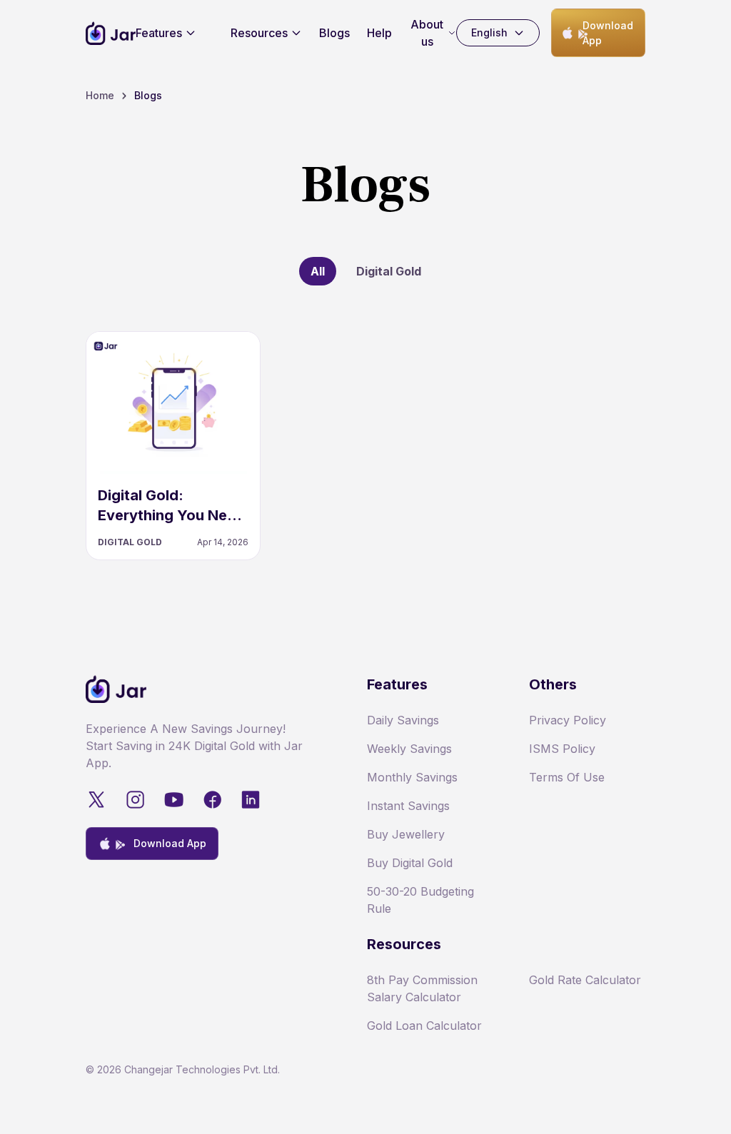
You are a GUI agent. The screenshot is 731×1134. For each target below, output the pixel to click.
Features (159, 33)
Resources (259, 33)
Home (100, 95)
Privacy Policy (567, 720)
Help (379, 33)
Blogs (334, 33)
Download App (608, 32)
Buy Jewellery (406, 834)
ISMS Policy (562, 748)
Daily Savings (403, 720)
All (318, 271)
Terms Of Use (567, 777)
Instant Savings (408, 806)
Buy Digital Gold (410, 863)
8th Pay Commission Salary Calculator (422, 988)
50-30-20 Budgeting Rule (420, 900)
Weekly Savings (409, 748)
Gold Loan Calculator (424, 1025)
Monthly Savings (412, 777)
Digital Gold (388, 271)
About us (426, 33)
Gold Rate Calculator (585, 980)
